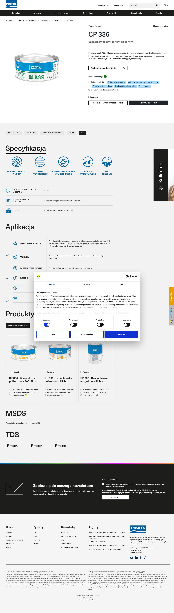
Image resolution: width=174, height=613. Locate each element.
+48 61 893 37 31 (136, 550)
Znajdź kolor (66, 544)
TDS (82, 133)
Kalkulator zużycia (68, 536)
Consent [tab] (51, 285)
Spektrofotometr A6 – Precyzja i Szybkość (105, 549)
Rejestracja (118, 5)
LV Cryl (36, 544)
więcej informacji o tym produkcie (108, 103)
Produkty (16, 13)
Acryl (36, 536)
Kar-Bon (37, 540)
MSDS (71, 133)
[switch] (73, 325)
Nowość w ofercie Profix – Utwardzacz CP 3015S (107, 533)
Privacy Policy (122, 313)
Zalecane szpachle (17, 326)
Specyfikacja (14, 133)
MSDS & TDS (10, 544)
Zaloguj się (10, 423)
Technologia (88, 13)
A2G (35, 533)
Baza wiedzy (112, 13)
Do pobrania (136, 13)
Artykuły (64, 533)
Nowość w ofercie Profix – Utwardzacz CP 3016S (107, 545)
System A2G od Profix (97, 542)
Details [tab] (87, 285)
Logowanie (103, 5)
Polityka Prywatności (69, 547)
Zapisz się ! (115, 497)
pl (165, 5)
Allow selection (87, 334)
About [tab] (122, 285)
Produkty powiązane (52, 133)
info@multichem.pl (136, 552)
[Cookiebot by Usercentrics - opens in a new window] (127, 277)
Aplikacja (31, 133)
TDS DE (62, 445)
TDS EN (38, 445)
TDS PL (14, 445)
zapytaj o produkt (149, 103)
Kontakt (158, 13)
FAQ (62, 540)
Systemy (37, 13)
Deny (53, 334)
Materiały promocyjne (14, 540)
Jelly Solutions (91, 600)
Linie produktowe (61, 13)
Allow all (121, 334)
